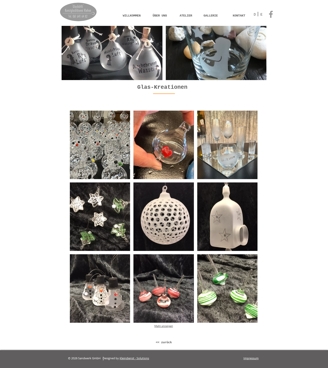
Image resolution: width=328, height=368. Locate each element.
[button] (112, 53)
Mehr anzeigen (163, 326)
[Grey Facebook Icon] (271, 14)
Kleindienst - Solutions (134, 358)
